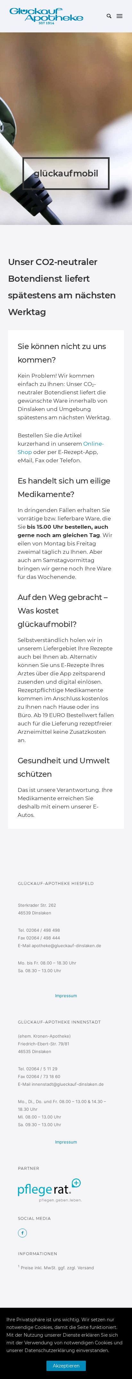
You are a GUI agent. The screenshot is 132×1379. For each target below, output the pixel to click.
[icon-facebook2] (22, 1233)
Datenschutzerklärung (50, 1350)
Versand (86, 1267)
